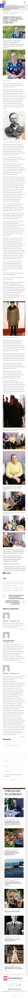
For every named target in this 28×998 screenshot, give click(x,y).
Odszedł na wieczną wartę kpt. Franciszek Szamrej (12, 939)
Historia (6, 936)
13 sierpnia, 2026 (8, 971)
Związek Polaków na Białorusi (14, 590)
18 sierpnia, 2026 (8, 886)
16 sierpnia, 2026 (8, 912)
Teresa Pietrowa (19, 589)
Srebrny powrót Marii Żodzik (12, 911)
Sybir (21, 587)
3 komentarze (12, 13)
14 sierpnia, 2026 (8, 941)
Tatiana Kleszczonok (8, 589)
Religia (6, 965)
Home (4, 5)
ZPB (4, 590)
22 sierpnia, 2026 (8, 855)
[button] (2, 6)
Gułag (4, 585)
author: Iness (15, 12)
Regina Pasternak (7, 587)
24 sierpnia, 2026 (8, 825)
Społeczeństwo (11, 5)
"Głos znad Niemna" (8, 581)
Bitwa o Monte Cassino (18, 583)
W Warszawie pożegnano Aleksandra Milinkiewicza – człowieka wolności (12, 853)
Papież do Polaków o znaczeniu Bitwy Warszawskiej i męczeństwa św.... (13, 968)
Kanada (9, 585)
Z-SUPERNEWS (12, 820)
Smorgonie (16, 587)
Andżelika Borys (18, 581)
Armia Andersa (6, 583)
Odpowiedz (22, 629)
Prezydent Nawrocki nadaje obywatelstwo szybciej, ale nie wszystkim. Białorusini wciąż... (12, 823)
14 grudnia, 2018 (7, 12)
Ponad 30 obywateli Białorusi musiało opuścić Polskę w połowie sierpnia (13, 883)
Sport (11, 910)
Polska (14, 585)
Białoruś (6, 910)
